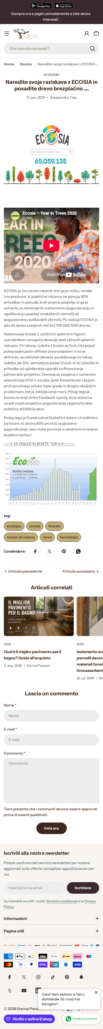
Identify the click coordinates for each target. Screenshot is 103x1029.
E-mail (10, 729)
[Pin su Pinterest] (64, 551)
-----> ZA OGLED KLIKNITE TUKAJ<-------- (39, 443)
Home (9, 64)
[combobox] (51, 48)
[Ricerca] (92, 48)
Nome (10, 705)
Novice (26, 64)
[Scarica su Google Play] (41, 5)
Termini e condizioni (61, 901)
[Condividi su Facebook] (35, 551)
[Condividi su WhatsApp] (78, 551)
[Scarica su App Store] (64, 5)
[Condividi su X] (49, 551)
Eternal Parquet (30, 1008)
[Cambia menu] (7, 33)
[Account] (87, 33)
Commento (14, 753)
